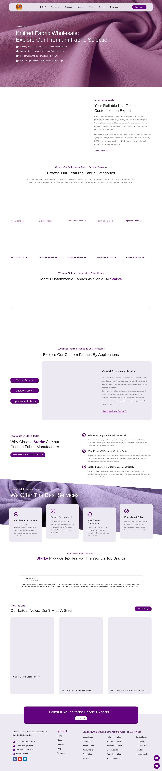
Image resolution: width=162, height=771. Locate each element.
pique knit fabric (132, 221)
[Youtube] (20, 759)
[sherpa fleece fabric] (115, 257)
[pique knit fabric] (141, 221)
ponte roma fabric (75, 221)
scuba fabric (15, 221)
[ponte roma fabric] (85, 221)
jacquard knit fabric (133, 257)
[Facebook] (15, 759)
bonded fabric (45, 221)
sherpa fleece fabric (104, 257)
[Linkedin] (25, 759)
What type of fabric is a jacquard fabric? (129, 690)
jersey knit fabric (103, 221)
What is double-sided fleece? (26, 677)
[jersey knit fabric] (113, 221)
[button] (12, 308)
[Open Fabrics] (59, 7)
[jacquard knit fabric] (143, 257)
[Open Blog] (83, 7)
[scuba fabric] (23, 221)
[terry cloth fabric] (26, 257)
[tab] (24, 380)
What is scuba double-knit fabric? (76, 690)
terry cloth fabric (17, 257)
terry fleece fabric (46, 257)
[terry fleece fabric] (56, 257)
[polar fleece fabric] (85, 257)
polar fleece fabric (75, 257)
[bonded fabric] (53, 221)
